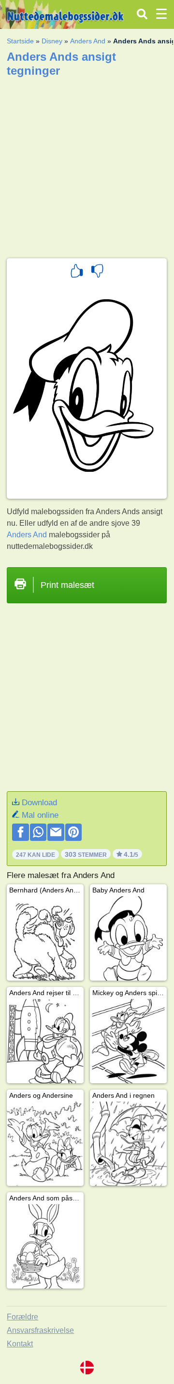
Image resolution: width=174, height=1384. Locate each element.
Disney (52, 41)
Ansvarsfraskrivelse (40, 1330)
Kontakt (20, 1344)
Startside (20, 41)
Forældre (22, 1317)
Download (39, 802)
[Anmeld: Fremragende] (77, 272)
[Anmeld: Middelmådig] (97, 272)
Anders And (87, 41)
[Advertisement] (87, 164)
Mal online (40, 815)
